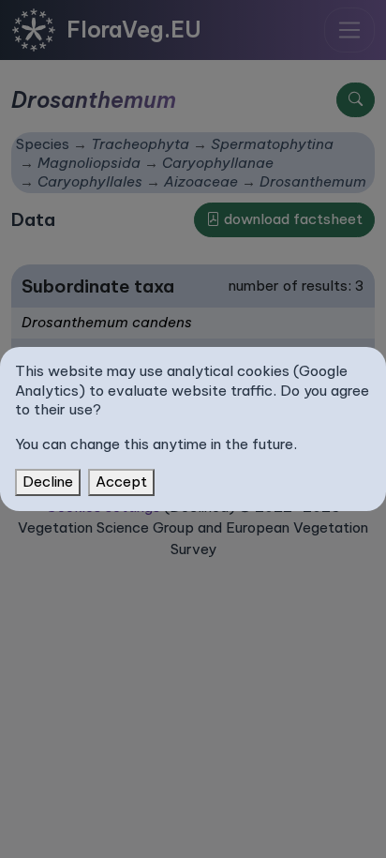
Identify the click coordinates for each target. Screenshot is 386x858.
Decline (47, 481)
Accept (121, 481)
